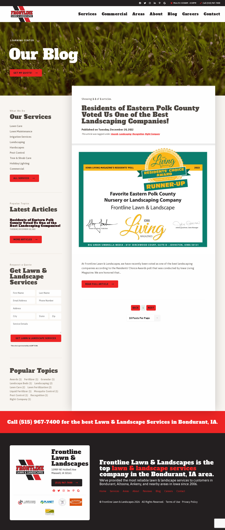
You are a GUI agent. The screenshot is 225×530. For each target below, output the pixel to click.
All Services (21, 178)
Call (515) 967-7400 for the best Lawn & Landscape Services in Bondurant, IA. (112, 422)
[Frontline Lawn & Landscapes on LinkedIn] (154, 3)
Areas (138, 14)
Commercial (115, 14)
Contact (212, 14)
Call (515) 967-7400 (211, 3)
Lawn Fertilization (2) (40, 387)
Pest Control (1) (19, 395)
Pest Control (17, 152)
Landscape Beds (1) (21, 383)
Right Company (152, 134)
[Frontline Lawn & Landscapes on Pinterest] (159, 3)
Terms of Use (173, 501)
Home (102, 491)
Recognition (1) (39, 395)
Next (151, 308)
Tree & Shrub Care (20, 158)
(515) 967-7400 (63, 482)
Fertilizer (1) (31, 379)
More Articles (22, 239)
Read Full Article (96, 284)
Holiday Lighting (20, 163)
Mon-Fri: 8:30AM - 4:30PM (184, 3)
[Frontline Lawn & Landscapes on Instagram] (149, 3)
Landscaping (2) (43, 383)
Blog (172, 14)
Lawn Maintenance (21, 131)
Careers (190, 14)
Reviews (147, 491)
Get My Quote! (22, 73)
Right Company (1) (20, 399)
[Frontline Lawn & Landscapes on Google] (164, 3)
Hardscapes (17, 147)
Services (87, 14)
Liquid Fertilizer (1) (21, 391)
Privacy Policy (190, 501)
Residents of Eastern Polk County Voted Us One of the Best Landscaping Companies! (140, 115)
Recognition (138, 134)
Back (136, 308)
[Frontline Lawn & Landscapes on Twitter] (144, 3)
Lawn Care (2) (17, 387)
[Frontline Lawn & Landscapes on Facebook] (140, 3)
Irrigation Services (20, 136)
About (156, 14)
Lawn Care (16, 126)
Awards (114, 134)
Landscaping (125, 134)
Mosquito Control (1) (46, 391)
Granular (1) (48, 379)
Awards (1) (16, 379)
